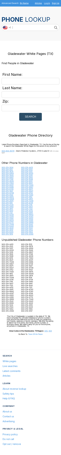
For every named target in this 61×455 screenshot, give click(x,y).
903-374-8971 (27, 189)
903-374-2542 (27, 224)
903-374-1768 (7, 179)
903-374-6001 (8, 185)
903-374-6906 (8, 199)
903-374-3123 (27, 169)
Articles (38, 3)
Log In (47, 3)
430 (46, 331)
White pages (9, 361)
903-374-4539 (8, 181)
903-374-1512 (7, 169)
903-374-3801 (27, 199)
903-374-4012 (27, 210)
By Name (24, 3)
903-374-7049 (27, 185)
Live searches (10, 366)
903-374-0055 (27, 220)
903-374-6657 (27, 187)
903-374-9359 (8, 173)
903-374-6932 (27, 218)
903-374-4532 (8, 228)
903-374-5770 (8, 222)
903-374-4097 (27, 216)
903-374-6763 (8, 214)
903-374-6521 (27, 183)
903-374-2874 (8, 201)
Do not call (8, 439)
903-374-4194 (8, 218)
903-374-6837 (8, 177)
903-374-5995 (8, 187)
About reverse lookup (14, 388)
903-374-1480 (8, 207)
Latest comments (11, 371)
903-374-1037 (27, 171)
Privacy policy (10, 434)
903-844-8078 (8, 151)
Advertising (9, 421)
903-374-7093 (27, 195)
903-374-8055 (27, 226)
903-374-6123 (7, 195)
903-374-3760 (8, 216)
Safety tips (8, 393)
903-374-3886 (27, 222)
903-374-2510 (7, 230)
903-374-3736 (27, 203)
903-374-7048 (27, 201)
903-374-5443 (8, 226)
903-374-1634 (7, 167)
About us (7, 411)
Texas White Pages (35, 334)
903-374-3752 (27, 193)
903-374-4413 (27, 167)
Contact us (8, 416)
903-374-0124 (27, 230)
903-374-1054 (27, 232)
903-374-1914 (7, 234)
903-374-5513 (27, 181)
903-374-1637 (7, 191)
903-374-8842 (27, 214)
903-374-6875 (8, 197)
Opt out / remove (12, 444)
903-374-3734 (8, 205)
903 (50, 331)
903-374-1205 (27, 175)
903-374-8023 (8, 220)
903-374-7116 (26, 205)
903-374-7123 (27, 209)
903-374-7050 (8, 183)
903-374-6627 (27, 191)
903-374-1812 (26, 197)
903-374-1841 (7, 209)
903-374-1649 (8, 175)
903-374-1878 (7, 171)
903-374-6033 (27, 173)
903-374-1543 (7, 210)
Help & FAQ (9, 398)
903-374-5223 (7, 232)
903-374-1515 (7, 203)
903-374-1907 (27, 207)
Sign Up (55, 3)
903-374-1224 (27, 228)
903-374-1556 (27, 177)
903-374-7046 (8, 224)
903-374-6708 (8, 193)
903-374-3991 (27, 212)
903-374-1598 (27, 179)
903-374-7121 (7, 212)
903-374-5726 (8, 189)
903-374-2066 (27, 234)
